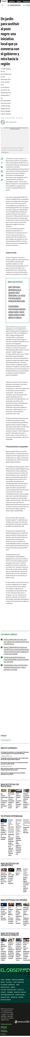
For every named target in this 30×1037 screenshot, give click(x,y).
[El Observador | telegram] (28, 974)
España (21, 997)
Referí (3, 982)
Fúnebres (10, 992)
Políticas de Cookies (6, 1024)
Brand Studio (5, 987)
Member (7, 979)
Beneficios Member (18, 979)
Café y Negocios (6, 740)
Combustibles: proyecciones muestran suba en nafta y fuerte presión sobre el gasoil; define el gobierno (14, 758)
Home (2, 979)
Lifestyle (21, 989)
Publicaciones (20, 994)
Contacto (3, 1034)
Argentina (11, 1)
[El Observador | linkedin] (21, 974)
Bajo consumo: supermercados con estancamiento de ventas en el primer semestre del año (14, 763)
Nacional (9, 982)
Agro (17, 984)
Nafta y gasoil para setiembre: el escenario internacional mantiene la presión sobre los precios (13, 769)
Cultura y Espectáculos (8, 989)
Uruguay (4, 1)
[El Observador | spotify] (25, 974)
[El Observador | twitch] (28, 977)
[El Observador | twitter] (19, 971)
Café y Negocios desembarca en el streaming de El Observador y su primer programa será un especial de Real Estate (15, 753)
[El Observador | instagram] (25, 971)
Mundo (13, 987)
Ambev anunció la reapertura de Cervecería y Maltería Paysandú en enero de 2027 (13, 773)
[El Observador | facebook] (22, 971)
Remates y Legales (20, 992)
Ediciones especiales (7, 994)
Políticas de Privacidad (4, 1027)
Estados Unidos (6, 999)
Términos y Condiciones (4, 1030)
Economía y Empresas (8, 984)
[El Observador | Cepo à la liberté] (19, 871)
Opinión (3, 992)
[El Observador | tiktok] (18, 974)
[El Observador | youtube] (28, 971)
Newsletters (5, 997)
